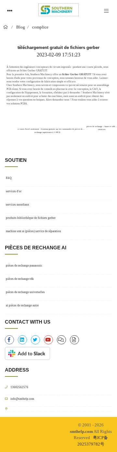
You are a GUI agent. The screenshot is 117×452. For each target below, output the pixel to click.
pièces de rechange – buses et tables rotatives (101, 127)
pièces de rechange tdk (20, 278)
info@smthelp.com (22, 398)
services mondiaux (17, 204)
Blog (20, 27)
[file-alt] (74, 339)
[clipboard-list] (61, 339)
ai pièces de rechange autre (22, 305)
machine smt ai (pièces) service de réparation (33, 231)
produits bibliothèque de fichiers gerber (31, 218)
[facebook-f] (9, 339)
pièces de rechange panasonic (24, 265)
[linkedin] (22, 339)
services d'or (13, 191)
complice (40, 27)
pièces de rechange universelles (25, 292)
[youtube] (48, 339)
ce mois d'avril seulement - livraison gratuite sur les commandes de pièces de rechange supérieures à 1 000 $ (50, 129)
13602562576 (19, 387)
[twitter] (35, 339)
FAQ (9, 178)
